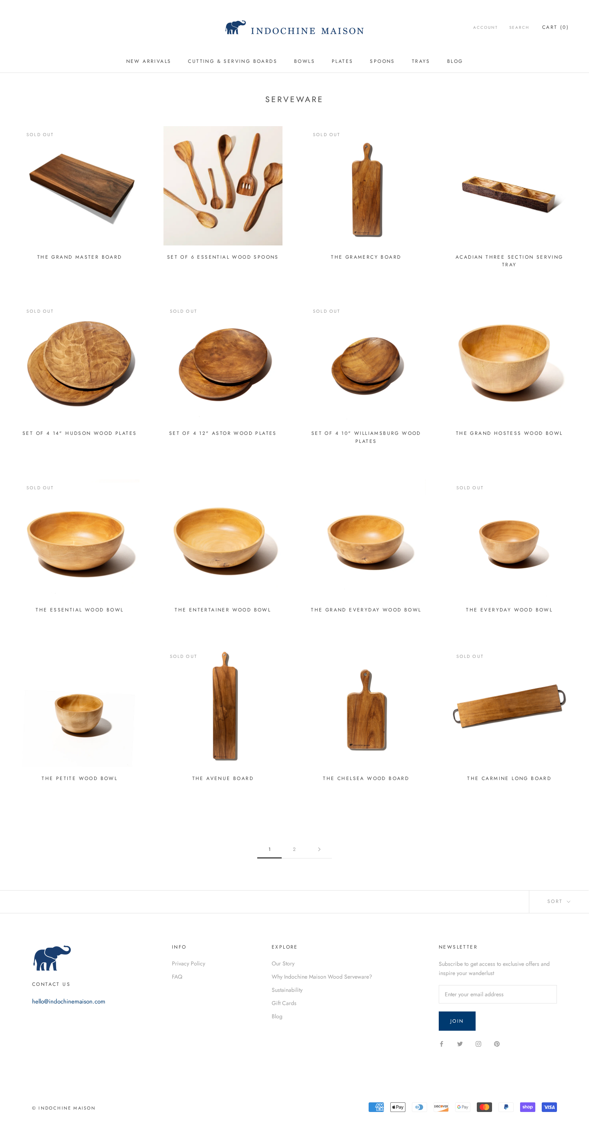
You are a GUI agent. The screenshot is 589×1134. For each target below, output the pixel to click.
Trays (421, 61)
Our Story (283, 963)
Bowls (304, 61)
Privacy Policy (188, 963)
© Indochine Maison (64, 1108)
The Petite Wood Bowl (79, 778)
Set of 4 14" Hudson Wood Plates (79, 433)
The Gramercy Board (366, 257)
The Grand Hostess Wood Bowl (509, 433)
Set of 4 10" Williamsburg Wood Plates (366, 437)
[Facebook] (441, 1043)
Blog (455, 61)
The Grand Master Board (79, 257)
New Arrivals (148, 61)
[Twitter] (460, 1043)
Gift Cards (284, 1003)
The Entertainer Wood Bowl (223, 609)
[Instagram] (478, 1043)
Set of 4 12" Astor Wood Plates (223, 433)
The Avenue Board (223, 778)
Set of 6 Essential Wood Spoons (223, 257)
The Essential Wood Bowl (79, 609)
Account (485, 27)
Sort (556, 901)
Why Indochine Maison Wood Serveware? (322, 977)
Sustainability (287, 990)
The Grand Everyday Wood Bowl (366, 609)
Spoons (382, 61)
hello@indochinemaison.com (68, 1001)
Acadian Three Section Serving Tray (509, 261)
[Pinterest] (497, 1043)
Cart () (555, 27)
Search (519, 27)
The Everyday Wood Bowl (509, 609)
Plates (342, 61)
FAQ (177, 977)
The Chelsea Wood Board (366, 778)
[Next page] (319, 849)
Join (457, 1021)
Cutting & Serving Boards (232, 61)
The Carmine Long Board (509, 778)
